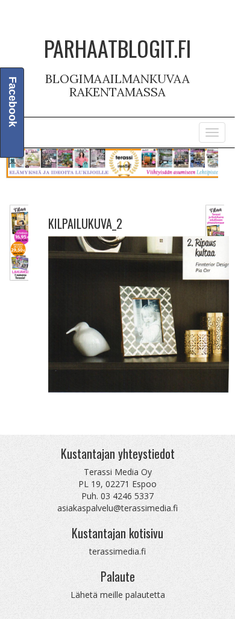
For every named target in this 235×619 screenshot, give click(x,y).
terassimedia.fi (117, 551)
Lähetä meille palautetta (117, 594)
